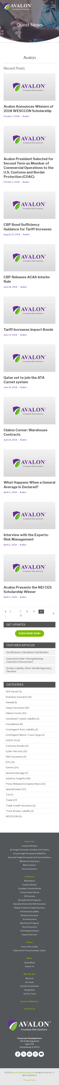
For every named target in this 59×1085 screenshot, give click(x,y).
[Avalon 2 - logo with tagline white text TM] (18, 7)
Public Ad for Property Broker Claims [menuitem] (29, 950)
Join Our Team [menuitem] (29, 994)
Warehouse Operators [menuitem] (29, 861)
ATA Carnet (14, 691)
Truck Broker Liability (20, 811)
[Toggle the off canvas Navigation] (53, 6)
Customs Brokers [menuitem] (29, 846)
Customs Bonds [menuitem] (29, 885)
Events (12, 767)
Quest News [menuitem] (29, 963)
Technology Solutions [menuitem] (29, 931)
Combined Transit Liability (22, 718)
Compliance (14, 724)
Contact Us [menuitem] (29, 1009)
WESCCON (14, 816)
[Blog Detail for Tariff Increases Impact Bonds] (29, 310)
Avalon (25, 116)
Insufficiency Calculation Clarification (27, 652)
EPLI (10, 762)
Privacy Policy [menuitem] (29, 1080)
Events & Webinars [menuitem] (29, 1001)
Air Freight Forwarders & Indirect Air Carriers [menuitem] (29, 850)
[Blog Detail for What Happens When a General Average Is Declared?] (29, 463)
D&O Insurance (16, 756)
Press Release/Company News (26, 783)
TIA (9, 794)
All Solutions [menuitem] (29, 881)
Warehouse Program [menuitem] (29, 923)
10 (41, 611)
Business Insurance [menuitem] (29, 915)
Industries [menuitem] (29, 841)
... (5, 615)
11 (21, 615)
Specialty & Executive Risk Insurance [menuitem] (29, 904)
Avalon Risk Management (23, 1072)
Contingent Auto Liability (22, 729)
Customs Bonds (17, 745)
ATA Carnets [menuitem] (29, 896)
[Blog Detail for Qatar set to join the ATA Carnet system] (29, 358)
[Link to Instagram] (35, 1054)
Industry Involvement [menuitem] (29, 986)
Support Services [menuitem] (29, 935)
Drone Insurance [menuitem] (29, 927)
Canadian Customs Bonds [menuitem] (29, 888)
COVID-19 (13, 740)
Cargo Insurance (17, 707)
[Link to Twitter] (23, 1054)
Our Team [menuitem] (29, 982)
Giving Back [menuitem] (29, 990)
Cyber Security (16, 751)
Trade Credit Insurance (20, 805)
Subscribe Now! (30, 633)
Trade (11, 800)
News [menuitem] (29, 958)
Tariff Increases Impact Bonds (28, 329)
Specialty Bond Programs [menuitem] (29, 900)
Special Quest (16, 789)
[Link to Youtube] (41, 1054)
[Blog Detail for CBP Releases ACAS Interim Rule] (29, 257)
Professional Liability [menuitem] (29, 912)
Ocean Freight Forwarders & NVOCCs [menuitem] (29, 853)
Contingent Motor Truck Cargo (25, 734)
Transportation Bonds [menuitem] (29, 892)
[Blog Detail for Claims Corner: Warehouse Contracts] (29, 410)
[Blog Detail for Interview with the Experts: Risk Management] (29, 515)
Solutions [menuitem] (29, 877)
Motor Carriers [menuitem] (29, 865)
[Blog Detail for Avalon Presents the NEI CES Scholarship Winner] (29, 568)
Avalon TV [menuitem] (29, 966)
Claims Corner (16, 713)
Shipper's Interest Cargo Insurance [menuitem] (29, 908)
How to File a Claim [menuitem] (29, 947)
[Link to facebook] (17, 1054)
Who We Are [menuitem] (29, 974)
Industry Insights (18, 778)
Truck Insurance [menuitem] (29, 919)
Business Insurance (19, 697)
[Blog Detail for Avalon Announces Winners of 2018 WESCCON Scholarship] (29, 87)
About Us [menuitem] (29, 978)
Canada (11, 702)
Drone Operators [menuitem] (29, 869)
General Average (17, 773)
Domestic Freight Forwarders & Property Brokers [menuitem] (29, 857)
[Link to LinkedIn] (29, 1054)
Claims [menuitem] (29, 942)
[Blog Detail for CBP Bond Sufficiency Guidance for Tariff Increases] (29, 205)
